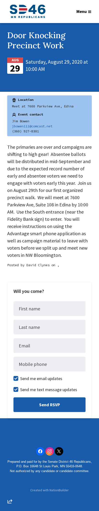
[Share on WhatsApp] (10, 490)
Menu (81, 11)
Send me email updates (41, 378)
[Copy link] (10, 435)
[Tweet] (10, 462)
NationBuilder (59, 490)
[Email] (10, 448)
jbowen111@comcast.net (32, 126)
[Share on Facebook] (10, 476)
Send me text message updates (48, 389)
